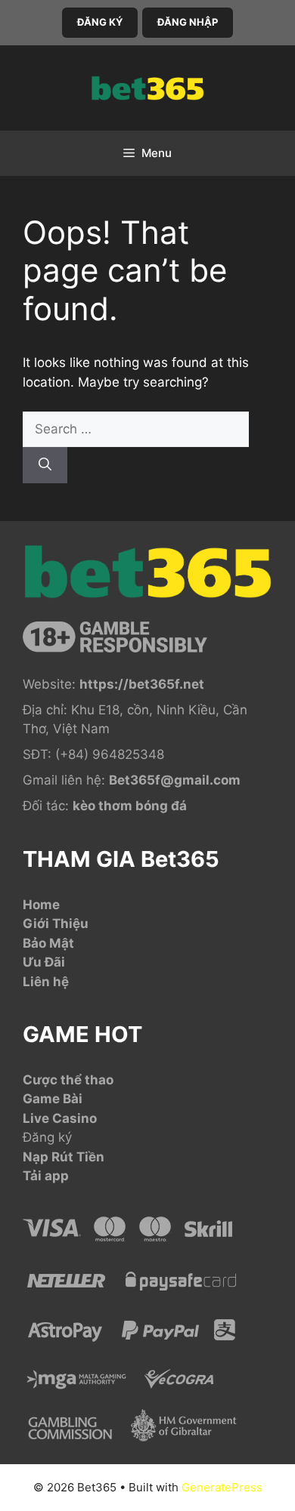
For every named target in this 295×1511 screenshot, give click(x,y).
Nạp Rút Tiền (63, 1156)
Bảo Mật (48, 943)
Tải (34, 1175)
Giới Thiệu (55, 923)
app (57, 1175)
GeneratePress (222, 1487)
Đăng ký (47, 1137)
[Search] (45, 465)
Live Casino (60, 1118)
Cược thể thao (68, 1079)
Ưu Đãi (44, 962)
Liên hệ (46, 981)
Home (41, 904)
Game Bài (52, 1098)
